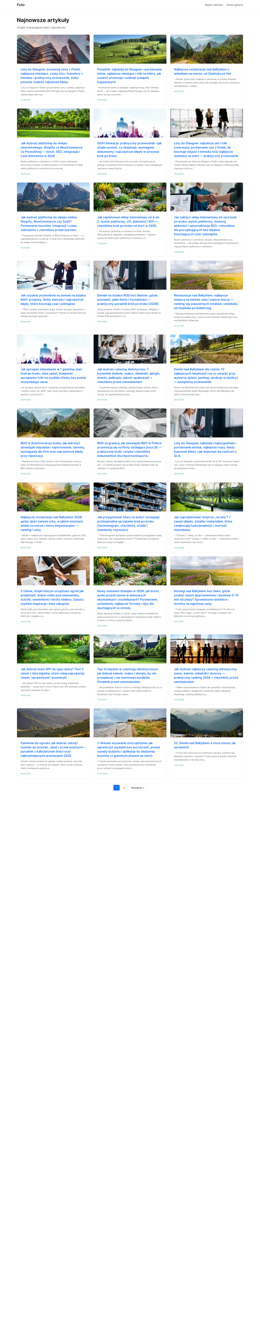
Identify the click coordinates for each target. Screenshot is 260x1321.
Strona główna (234, 4)
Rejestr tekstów (214, 4)
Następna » (137, 787)
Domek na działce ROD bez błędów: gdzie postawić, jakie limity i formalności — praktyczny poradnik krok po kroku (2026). (128, 300)
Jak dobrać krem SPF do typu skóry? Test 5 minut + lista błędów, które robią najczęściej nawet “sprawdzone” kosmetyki (52, 673)
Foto (21, 5)
